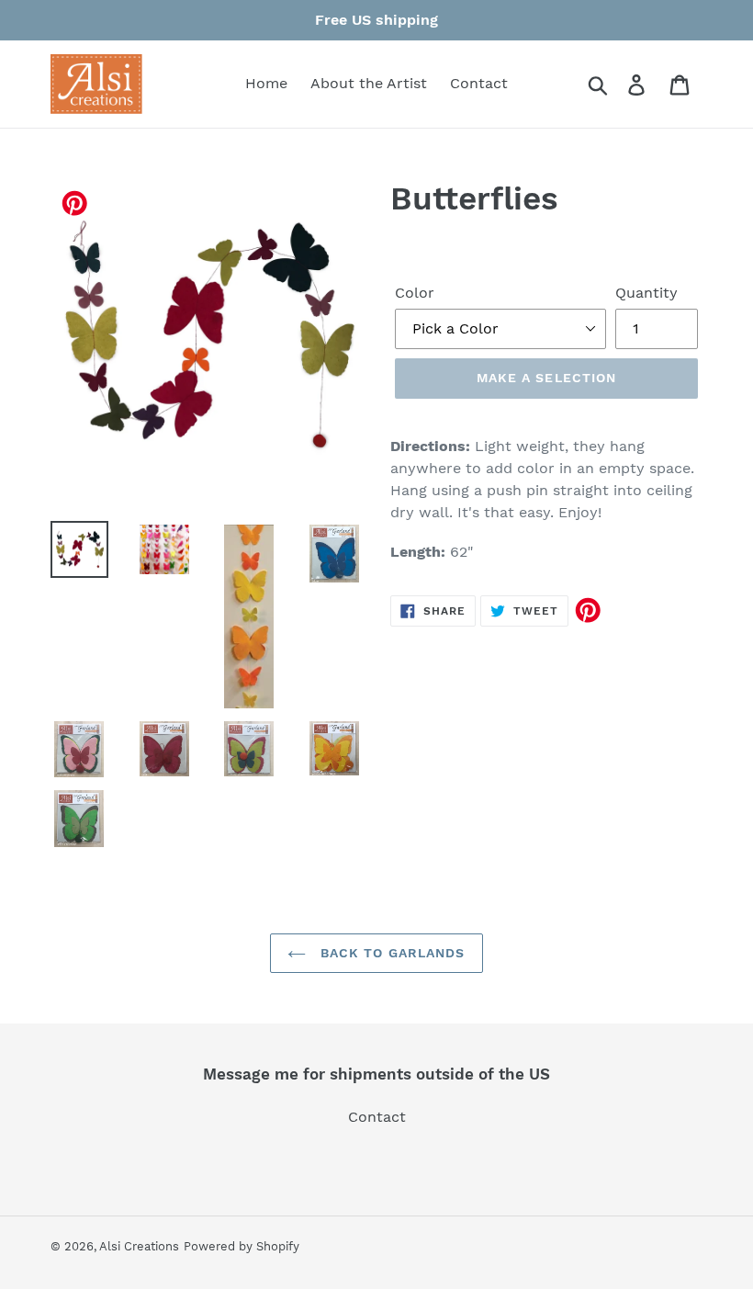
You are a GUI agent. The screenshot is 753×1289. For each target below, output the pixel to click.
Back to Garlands (390, 952)
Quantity (646, 292)
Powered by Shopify (241, 1246)
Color (414, 292)
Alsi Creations (139, 1246)
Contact (377, 1116)
